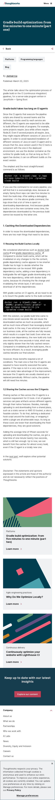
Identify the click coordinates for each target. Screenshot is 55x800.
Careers (6, 751)
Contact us (8, 756)
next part (13, 456)
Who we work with (12, 731)
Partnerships (9, 726)
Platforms (9, 59)
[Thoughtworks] (11, 3)
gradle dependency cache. (29, 253)
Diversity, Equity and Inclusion (17, 746)
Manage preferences (27, 795)
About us (7, 716)
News (6, 741)
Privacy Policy (14, 790)
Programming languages (32, 59)
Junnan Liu (11, 76)
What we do (9, 721)
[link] (27, 694)
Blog (7, 67)
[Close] (52, 763)
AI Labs (6, 736)
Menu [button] (46, 3)
